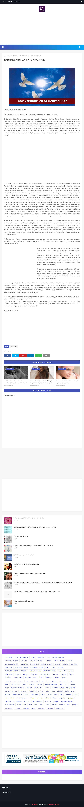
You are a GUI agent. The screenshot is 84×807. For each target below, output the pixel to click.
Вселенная (24, 661)
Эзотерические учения (12, 691)
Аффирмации (24, 657)
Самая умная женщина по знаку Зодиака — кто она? (29, 573)
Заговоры (57, 664)
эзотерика (19, 55)
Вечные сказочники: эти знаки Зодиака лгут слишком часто (68, 382)
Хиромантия (38, 688)
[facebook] (81, 1)
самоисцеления (9, 705)
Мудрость (63, 674)
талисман (18, 708)
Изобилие (74, 664)
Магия (60, 671)
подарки (61, 698)
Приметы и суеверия (32, 681)
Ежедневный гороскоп (11, 664)
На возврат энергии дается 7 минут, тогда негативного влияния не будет (41, 382)
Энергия (40, 691)
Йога (41, 667)
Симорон (31, 684)
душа (72, 691)
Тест (66, 684)
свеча (30, 705)
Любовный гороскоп (35, 671)
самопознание (21, 705)
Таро (60, 684)
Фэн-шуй (29, 688)
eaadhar (35, 804)
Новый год (8, 677)
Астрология (8, 657)
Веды (48, 657)
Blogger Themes (54, 804)
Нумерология (18, 677)
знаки (49, 694)
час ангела (41, 708)
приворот (27, 701)
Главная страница (9, 55)
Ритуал (71, 681)
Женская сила (34, 664)
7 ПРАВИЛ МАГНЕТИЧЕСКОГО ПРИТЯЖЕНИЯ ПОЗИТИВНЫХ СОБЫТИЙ (37, 592)
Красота (60, 667)
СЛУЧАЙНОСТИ (16, 684)
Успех (7, 688)
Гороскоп (48, 661)
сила (41, 705)
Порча (57, 677)
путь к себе (48, 701)
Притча (43, 681)
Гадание (32, 661)
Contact (17, 2)
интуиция (68, 694)
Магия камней (68, 671)
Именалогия (8, 667)
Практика (64, 677)
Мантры (25, 674)
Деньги (70, 661)
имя (61, 694)
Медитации (34, 674)
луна (12, 698)
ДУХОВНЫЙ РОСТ (59, 661)
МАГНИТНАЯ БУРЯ (49, 671)
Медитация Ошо (45, 674)
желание (7, 694)
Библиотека (40, 657)
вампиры (60, 691)
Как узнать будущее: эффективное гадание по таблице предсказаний (35, 527)
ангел (47, 691)
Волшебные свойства (11, 661)
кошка (7, 698)
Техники (72, 684)
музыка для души (22, 698)
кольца (76, 694)
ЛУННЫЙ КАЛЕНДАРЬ (11, 671)
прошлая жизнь (37, 701)
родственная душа (66, 701)
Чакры (47, 688)
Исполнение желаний (21, 667)
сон (68, 705)
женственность (17, 694)
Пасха (41, 677)
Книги (53, 667)
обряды (54, 698)
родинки (56, 701)
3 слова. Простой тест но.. (21, 536)
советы (54, 705)
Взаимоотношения (58, 657)
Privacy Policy (6, 792)
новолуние (39, 698)
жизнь (26, 694)
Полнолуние (49, 677)
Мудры (71, 674)
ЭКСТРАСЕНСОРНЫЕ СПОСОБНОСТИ (63, 688)
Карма (47, 667)
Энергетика (32, 691)
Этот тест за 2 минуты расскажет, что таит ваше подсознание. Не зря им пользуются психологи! (43, 583)
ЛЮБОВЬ (24, 671)
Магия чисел (8, 674)
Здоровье (65, 664)
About (10, 2)
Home (4, 2)
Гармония (40, 661)
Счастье (39, 684)
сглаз (36, 705)
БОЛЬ (33, 657)
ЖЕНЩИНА (24, 664)
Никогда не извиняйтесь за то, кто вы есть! (26, 564)
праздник (8, 701)
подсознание (71, 698)
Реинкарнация (52, 681)
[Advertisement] (42, 28)
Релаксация (62, 681)
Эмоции (23, 691)
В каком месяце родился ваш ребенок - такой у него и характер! (33, 546)
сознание (62, 705)
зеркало (43, 694)
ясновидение (59, 708)
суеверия (75, 705)
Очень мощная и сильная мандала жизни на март (29, 518)
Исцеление (34, 667)
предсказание (17, 701)
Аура (16, 657)
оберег (47, 698)
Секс (24, 684)
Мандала (18, 674)
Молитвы (55, 674)
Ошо (34, 677)
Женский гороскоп (46, 664)
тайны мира (8, 708)
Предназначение (10, 681)
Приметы (20, 681)
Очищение (28, 677)
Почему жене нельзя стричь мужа (24, 555)
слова (47, 705)
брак (53, 691)
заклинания (34, 694)
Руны (6, 684)
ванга (67, 691)
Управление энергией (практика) (24, 601)
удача (33, 708)
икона (55, 694)
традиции (26, 708)
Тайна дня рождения (51, 684)
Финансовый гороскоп (17, 688)
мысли (32, 698)
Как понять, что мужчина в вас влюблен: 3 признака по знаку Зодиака (16, 382)
